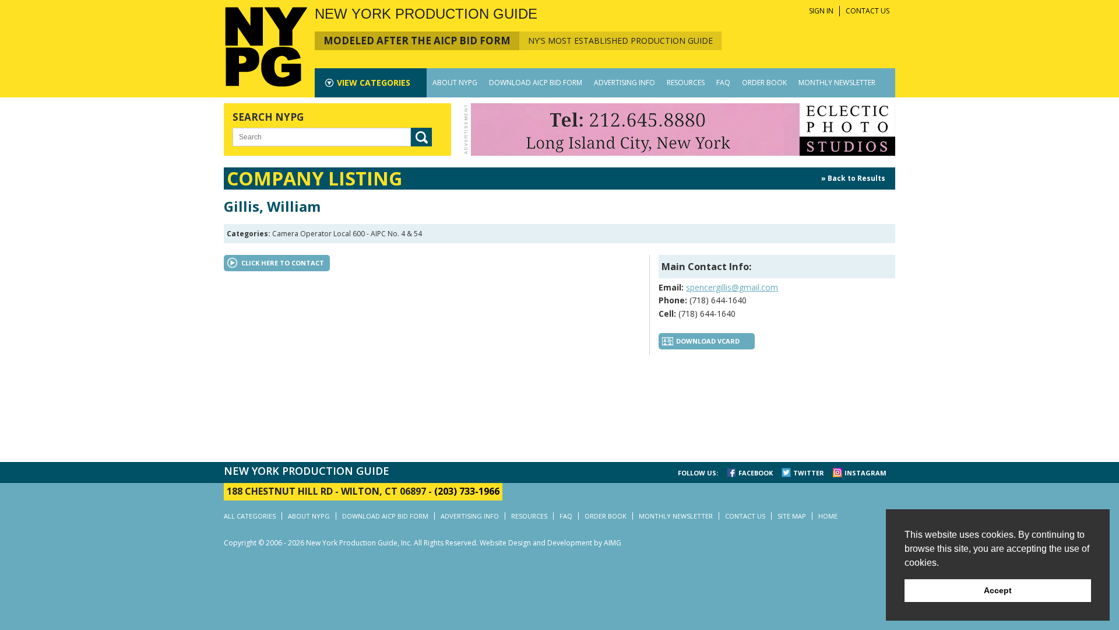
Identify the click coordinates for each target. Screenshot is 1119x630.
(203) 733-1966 (466, 491)
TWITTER (808, 472)
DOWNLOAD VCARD (708, 341)
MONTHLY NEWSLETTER (836, 83)
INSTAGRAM (865, 472)
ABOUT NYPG (454, 83)
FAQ (723, 83)
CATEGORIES (373, 82)
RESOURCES (686, 83)
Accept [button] (998, 590)
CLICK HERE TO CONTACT (282, 262)
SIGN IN (821, 11)
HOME (828, 516)
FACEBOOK (755, 472)
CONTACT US (867, 11)
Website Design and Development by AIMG (550, 543)
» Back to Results (853, 178)
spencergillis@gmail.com (732, 287)
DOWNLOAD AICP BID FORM (535, 83)
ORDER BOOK (764, 83)
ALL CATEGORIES (250, 516)
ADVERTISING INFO (624, 83)
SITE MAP (791, 516)
